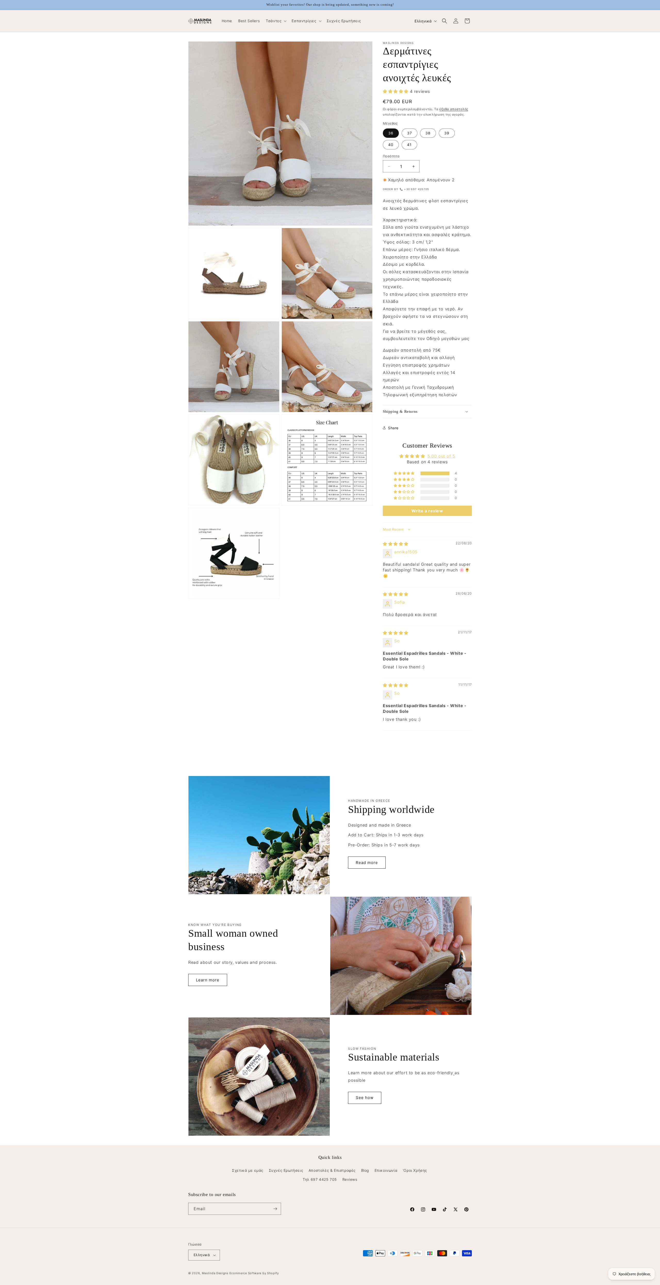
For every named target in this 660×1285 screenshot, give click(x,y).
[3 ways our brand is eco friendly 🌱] (454, 1072)
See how (365, 1097)
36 (390, 133)
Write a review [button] (427, 510)
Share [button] (393, 428)
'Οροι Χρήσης (415, 1170)
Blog (365, 1170)
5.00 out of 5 (441, 456)
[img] (395, 543)
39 (446, 133)
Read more (367, 862)
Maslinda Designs (215, 1273)
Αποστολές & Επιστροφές (332, 1170)
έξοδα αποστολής (453, 109)
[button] (275, 20)
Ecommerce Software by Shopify (254, 1273)
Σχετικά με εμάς (247, 1170)
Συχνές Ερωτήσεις (286, 1170)
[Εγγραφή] (275, 1209)
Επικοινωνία (386, 1170)
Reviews (349, 1179)
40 (390, 144)
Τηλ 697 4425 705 (320, 1179)
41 (409, 144)
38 (428, 133)
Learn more (207, 979)
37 (409, 133)
